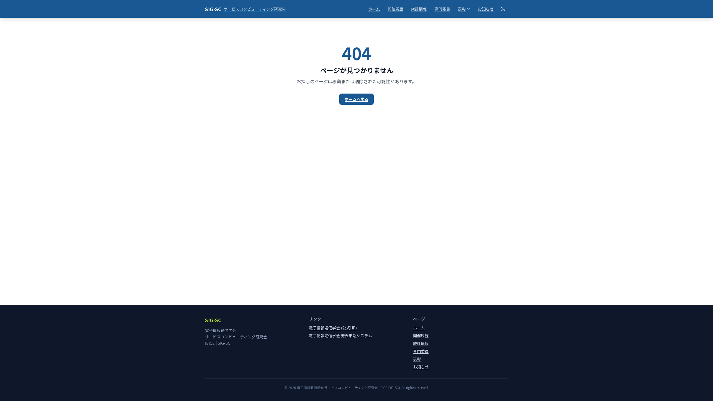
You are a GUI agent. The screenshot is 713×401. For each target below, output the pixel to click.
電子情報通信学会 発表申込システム (340, 335)
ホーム (374, 9)
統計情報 (419, 9)
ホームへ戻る (356, 99)
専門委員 (442, 9)
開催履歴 (395, 9)
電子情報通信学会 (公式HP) (333, 328)
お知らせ (486, 9)
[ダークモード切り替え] (503, 9)
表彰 (462, 9)
